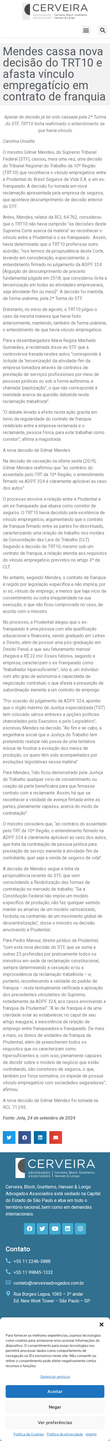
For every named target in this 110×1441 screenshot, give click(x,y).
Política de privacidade (65, 1434)
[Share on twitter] (9, 1137)
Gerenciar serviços (55, 1376)
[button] (101, 1324)
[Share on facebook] (24, 1137)
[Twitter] (42, 1228)
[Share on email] (55, 1137)
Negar (55, 1407)
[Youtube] (55, 1228)
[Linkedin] (67, 1228)
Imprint (91, 1434)
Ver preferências (55, 1422)
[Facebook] (29, 1228)
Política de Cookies (29, 1434)
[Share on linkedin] (40, 1137)
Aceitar (55, 1391)
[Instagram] (80, 1228)
